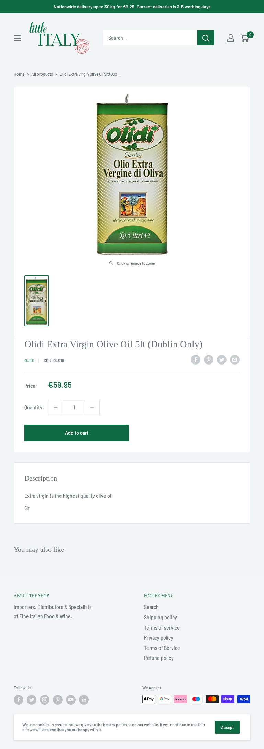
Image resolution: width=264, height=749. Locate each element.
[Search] (205, 37)
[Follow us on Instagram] (45, 700)
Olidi (29, 360)
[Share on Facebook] (195, 359)
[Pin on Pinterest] (208, 359)
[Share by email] (235, 359)
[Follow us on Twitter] (31, 700)
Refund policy (159, 658)
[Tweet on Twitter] (222, 359)
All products (42, 74)
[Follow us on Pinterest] (58, 700)
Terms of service (162, 628)
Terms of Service (162, 648)
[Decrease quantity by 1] (55, 407)
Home (19, 74)
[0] (244, 38)
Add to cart (76, 433)
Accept (227, 727)
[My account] (230, 38)
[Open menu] (17, 38)
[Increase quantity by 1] (92, 407)
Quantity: (34, 407)
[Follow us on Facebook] (18, 700)
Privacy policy (158, 638)
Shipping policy (160, 617)
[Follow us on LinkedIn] (84, 700)
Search (151, 607)
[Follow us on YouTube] (71, 700)
